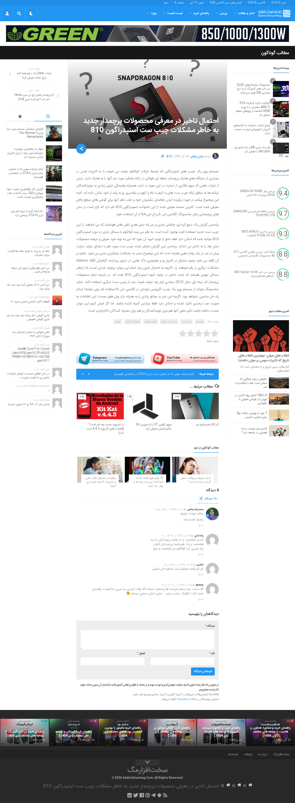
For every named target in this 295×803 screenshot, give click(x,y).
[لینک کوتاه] (162, 156)
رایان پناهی (196, 156)
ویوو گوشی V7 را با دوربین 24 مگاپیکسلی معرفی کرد (153, 426)
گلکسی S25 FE (257, 2)
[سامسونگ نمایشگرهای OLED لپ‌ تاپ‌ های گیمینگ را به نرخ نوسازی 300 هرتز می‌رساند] (281, 89)
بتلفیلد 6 (179, 2)
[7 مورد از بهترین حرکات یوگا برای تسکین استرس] (279, 415)
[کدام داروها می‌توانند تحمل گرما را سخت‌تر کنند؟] (195, 469)
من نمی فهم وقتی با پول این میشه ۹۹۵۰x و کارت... (30, 270)
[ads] (147, 33)
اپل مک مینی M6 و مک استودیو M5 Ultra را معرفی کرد (252, 149)
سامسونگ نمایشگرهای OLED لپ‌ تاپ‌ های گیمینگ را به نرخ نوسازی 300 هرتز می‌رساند (253, 89)
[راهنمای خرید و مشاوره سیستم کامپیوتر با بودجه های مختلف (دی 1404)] (221, 732)
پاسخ (200, 525)
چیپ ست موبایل (169, 322)
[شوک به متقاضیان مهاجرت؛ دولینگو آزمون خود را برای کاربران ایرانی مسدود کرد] (54, 153)
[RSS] (165, 795)
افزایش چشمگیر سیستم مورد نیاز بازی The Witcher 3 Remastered (25, 133)
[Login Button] (7, 13)
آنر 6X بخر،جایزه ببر (207, 424)
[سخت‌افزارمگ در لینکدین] (129, 795)
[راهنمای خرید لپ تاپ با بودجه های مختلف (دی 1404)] (74, 732)
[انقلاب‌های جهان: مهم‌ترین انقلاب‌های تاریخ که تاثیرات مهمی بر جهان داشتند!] (261, 336)
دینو (166, 2)
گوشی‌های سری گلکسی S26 (226, 2)
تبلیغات (248, 754)
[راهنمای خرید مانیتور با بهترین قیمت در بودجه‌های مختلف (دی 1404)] (123, 732)
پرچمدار (199, 322)
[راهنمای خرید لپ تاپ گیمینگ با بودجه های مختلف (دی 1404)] (24, 732)
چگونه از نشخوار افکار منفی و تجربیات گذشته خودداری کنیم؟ (101, 482)
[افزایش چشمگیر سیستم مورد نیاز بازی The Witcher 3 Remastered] (54, 133)
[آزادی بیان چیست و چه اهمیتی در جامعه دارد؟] (279, 430)
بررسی (223, 13)
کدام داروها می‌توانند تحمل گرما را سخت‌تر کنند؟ (196, 480)
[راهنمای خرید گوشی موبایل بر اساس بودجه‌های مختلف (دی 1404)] (172, 732)
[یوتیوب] (185, 359)
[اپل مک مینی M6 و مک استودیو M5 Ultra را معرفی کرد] (281, 150)
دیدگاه (206, 498)
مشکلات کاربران (132, 322)
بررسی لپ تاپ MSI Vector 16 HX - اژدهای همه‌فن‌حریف (254, 274)
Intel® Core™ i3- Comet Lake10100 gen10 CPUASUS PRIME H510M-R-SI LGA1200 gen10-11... (31, 355)
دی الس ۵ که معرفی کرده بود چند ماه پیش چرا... (28, 287)
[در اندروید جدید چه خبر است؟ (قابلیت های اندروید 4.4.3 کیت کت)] (100, 406)
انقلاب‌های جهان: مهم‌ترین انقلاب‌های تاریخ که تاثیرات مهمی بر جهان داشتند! (263, 358)
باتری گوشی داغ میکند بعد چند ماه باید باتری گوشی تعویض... (28, 317)
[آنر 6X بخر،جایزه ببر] (195, 406)
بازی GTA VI (278, 2)
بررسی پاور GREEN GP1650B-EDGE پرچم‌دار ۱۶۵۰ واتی (257, 193)
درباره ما (263, 754)
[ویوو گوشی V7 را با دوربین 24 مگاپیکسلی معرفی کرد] (147, 406)
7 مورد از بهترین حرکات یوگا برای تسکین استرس (252, 415)
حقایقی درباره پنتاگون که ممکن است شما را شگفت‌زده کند (251, 383)
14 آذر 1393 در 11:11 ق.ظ (177, 585)
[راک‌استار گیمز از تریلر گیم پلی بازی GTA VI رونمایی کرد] (54, 214)
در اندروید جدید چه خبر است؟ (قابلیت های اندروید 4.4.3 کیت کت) (105, 428)
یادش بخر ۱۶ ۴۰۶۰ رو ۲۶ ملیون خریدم (29, 404)
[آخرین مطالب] (48, 117)
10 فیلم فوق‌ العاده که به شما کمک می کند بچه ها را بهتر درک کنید (148, 482)
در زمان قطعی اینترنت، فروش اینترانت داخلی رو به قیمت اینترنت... (28, 375)
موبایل (117, 322)
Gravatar (182, 699)
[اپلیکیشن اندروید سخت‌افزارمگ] (159, 795)
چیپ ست (186, 322)
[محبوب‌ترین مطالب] (20, 117)
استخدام (233, 754)
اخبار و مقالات (246, 13)
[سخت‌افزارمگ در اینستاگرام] (147, 795)
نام (212, 653)
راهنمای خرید (201, 13)
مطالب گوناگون (275, 53)
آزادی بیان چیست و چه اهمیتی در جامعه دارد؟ (254, 430)
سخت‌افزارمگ (281, 754)
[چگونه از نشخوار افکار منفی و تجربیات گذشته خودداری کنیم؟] (100, 469)
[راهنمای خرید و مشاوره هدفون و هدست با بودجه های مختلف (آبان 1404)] (270, 732)
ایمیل (141, 653)
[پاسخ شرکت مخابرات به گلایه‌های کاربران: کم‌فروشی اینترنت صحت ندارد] (281, 130)
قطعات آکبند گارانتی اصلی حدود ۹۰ (30, 301)
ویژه (154, 13)
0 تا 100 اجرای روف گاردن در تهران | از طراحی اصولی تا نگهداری (251, 399)
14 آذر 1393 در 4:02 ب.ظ (178, 565)
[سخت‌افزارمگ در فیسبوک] (142, 795)
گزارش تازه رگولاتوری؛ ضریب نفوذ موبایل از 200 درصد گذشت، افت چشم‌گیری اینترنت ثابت (24, 193)
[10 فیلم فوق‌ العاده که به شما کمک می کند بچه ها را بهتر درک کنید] (147, 469)
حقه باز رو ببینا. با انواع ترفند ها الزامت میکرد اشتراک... (28, 253)
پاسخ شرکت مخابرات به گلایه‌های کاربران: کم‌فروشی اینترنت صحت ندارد (251, 129)
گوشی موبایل (151, 322)
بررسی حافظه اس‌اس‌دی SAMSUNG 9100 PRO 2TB (254, 213)
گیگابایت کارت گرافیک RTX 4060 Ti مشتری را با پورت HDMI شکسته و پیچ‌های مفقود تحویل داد (252, 109)
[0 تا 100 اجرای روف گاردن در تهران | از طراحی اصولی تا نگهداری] (279, 399)
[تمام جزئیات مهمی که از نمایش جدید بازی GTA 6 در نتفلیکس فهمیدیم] (54, 173)
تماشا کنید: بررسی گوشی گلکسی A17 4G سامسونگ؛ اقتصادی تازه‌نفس (254, 254)
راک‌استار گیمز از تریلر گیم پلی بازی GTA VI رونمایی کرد (27, 213)
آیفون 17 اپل (197, 2)
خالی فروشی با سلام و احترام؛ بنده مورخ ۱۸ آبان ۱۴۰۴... (31, 334)
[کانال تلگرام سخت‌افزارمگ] (153, 795)
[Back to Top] (147, 763)
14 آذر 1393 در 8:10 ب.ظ (176, 536)
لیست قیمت (174, 13)
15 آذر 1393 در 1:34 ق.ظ (169, 509)
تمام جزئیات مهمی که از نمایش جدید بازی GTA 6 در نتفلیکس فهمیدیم (154, 374)
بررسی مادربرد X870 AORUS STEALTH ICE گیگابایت (258, 233)
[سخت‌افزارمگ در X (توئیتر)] (135, 795)
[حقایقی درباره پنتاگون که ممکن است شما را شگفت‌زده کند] (279, 382)
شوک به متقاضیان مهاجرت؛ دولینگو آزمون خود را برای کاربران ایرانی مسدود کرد (25, 153)
